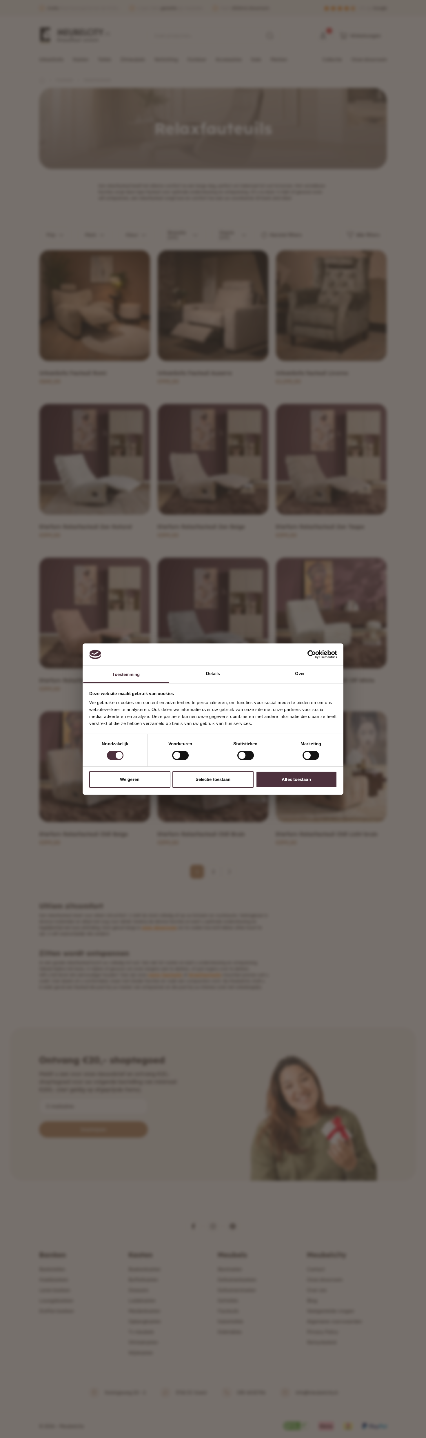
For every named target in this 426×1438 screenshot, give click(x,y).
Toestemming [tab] (126, 674)
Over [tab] (300, 673)
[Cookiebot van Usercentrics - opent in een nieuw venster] (311, 654)
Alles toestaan (296, 779)
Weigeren (129, 779)
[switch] (180, 755)
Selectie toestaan (213, 779)
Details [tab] (213, 673)
